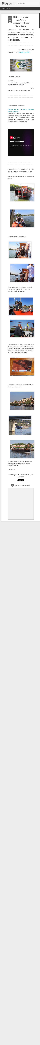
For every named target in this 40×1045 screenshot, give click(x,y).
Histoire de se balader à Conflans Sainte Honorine (21, 111)
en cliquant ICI (24, 52)
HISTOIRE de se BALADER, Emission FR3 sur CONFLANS (21, 21)
